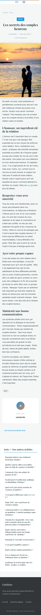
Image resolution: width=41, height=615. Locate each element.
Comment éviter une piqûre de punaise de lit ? (17, 473)
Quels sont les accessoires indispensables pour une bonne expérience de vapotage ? (17, 532)
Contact (29, 602)
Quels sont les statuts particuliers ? (19, 550)
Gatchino (7, 584)
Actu (11, 12)
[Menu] (24, 2)
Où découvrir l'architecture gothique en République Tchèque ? (19, 481)
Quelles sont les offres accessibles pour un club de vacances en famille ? (20, 466)
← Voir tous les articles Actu (14, 430)
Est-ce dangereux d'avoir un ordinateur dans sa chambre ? (17, 556)
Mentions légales (16, 602)
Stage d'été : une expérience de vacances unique (17, 503)
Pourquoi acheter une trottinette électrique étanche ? (18, 458)
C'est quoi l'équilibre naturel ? (17, 545)
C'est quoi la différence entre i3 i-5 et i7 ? (20, 496)
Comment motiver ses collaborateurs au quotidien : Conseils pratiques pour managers (20, 512)
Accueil (5, 12)
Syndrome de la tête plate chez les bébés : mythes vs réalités (18, 563)
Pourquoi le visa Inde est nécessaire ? (20, 540)
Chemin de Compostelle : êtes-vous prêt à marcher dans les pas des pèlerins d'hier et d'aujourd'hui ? (19, 522)
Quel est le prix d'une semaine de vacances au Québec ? (18, 488)
